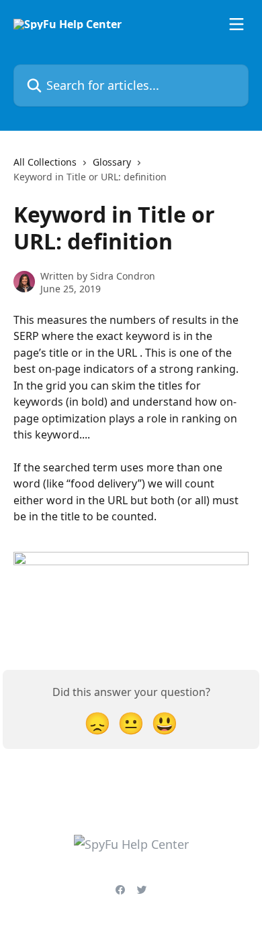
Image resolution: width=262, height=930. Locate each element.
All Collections (45, 162)
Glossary (112, 162)
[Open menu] (236, 24)
